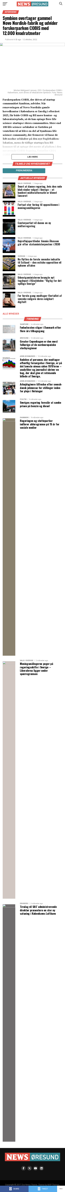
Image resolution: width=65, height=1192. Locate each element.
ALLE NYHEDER (11, 313)
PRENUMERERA (24, 170)
